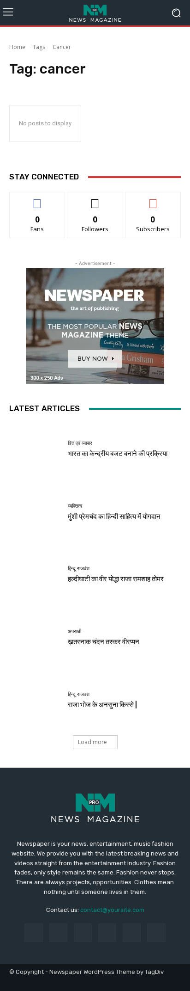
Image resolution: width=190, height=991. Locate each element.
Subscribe (153, 199)
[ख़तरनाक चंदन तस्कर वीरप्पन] (35, 638)
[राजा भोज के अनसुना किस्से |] (35, 700)
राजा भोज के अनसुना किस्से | (102, 705)
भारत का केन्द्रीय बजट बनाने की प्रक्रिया (117, 453)
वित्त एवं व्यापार (80, 443)
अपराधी (74, 631)
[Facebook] (33, 932)
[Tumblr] (132, 932)
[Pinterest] (107, 932)
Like (37, 199)
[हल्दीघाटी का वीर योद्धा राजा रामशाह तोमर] (35, 575)
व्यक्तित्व (75, 506)
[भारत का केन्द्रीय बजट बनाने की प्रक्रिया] (35, 449)
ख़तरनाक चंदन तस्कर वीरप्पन (103, 642)
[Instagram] (58, 932)
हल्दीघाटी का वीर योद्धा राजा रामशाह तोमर (116, 579)
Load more (92, 742)
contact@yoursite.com (112, 909)
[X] (156, 932)
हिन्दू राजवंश (78, 568)
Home (17, 47)
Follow (95, 199)
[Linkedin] (83, 932)
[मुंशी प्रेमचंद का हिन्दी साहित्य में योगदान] (35, 512)
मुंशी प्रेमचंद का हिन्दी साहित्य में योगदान (114, 516)
